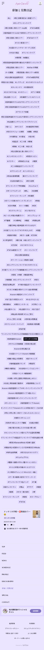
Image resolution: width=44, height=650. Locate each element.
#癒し (26, 191)
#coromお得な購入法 (22, 349)
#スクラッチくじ (15, 211)
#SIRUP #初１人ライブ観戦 (16, 423)
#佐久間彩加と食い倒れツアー (22, 151)
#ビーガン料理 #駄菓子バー (14, 216)
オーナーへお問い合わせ (22, 638)
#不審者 (7, 220)
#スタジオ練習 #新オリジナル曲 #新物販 (22, 290)
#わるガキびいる (32, 299)
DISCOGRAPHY (7, 581)
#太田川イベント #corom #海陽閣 (22, 354)
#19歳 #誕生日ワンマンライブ (29, 285)
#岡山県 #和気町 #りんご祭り (22, 314)
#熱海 (37, 201)
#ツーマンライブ (31, 250)
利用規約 (32, 623)
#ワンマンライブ (28, 53)
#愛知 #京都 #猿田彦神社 (22, 275)
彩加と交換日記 (7, 588)
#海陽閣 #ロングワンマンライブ (18, 280)
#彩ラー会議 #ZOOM (28, 235)
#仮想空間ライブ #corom (29, 403)
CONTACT (5, 602)
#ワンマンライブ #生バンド (18, 482)
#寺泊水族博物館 (13, 176)
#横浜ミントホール (21, 304)
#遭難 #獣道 (32, 132)
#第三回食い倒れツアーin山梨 (16, 28)
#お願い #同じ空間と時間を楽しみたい (22, 378)
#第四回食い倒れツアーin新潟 (28, 72)
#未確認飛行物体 (32, 127)
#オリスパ (19, 127)
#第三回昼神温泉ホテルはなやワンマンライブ (22, 107)
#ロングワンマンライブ (22, 23)
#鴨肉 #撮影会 (10, 369)
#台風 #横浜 (33, 423)
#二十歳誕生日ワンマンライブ (22, 166)
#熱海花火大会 (23, 161)
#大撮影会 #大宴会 (17, 137)
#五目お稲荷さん (16, 181)
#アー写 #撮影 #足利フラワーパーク (22, 477)
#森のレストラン (9, 487)
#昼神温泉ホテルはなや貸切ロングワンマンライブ (22, 33)
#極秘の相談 (12, 235)
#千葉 (34, 482)
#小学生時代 (7, 240)
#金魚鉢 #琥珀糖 (33, 324)
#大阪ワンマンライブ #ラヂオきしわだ (18, 230)
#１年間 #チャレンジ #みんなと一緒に (22, 472)
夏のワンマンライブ (30, 176)
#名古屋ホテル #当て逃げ (29, 309)
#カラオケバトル (26, 245)
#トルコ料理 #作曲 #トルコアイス (22, 467)
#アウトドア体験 (22, 112)
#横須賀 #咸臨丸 (22, 58)
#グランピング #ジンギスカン (22, 171)
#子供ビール (36, 304)
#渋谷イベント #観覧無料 (22, 373)
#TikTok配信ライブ (14, 250)
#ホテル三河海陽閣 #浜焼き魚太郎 (22, 344)
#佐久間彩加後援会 (22, 255)
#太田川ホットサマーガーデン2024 (22, 48)
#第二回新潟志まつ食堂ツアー (25, 18)
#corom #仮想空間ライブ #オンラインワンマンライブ (22, 388)
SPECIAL (5, 595)
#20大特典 (12, 206)
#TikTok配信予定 (32, 77)
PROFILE (5, 574)
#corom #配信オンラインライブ (22, 295)
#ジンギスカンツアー (15, 156)
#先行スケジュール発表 (15, 132)
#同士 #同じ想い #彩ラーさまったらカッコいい (22, 413)
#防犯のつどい (31, 156)
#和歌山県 (36, 220)
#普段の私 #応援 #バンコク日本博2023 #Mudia (22, 447)
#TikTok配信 (34, 28)
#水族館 (35, 191)
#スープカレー (35, 497)
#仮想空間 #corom (14, 339)
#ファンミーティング (11, 497)
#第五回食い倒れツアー (15, 68)
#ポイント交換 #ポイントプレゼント (18, 201)
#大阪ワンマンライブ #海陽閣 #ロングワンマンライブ (22, 270)
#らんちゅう (33, 186)
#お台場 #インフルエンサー (29, 369)
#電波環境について (33, 383)
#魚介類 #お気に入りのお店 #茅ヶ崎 (22, 428)
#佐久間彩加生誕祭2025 (14, 77)
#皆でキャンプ (31, 359)
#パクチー (11, 161)
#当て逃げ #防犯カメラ (14, 299)
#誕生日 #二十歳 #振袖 (22, 142)
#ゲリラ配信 (35, 92)
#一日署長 (9, 72)
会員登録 (35, 611)
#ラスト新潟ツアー (22, 43)
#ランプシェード (34, 216)
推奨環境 (12, 623)
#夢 (34, 492)
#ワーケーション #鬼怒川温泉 (22, 260)
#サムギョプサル (22, 457)
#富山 (21, 487)
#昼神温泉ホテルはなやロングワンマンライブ (22, 102)
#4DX (34, 206)
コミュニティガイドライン (32, 628)
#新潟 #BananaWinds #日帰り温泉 (22, 443)
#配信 (24, 497)
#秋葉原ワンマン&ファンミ (30, 97)
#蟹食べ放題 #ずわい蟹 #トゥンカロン (22, 462)
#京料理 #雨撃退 (31, 319)
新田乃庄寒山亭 (9, 285)
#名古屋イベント (10, 97)
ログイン (40, 3)
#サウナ (30, 487)
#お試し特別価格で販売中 (13, 383)
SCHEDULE (6, 567)
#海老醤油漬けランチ (17, 364)
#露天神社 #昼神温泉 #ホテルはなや (22, 225)
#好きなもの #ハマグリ (29, 452)
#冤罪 (35, 161)
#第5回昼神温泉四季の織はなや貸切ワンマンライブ (22, 63)
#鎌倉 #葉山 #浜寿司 (15, 359)
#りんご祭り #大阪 (14, 319)
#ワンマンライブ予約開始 (15, 186)
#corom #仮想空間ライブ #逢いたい (22, 393)
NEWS (4, 561)
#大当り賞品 (14, 53)
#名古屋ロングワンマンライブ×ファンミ (22, 122)
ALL (9, 18)
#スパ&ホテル (30, 211)
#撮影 (11, 492)
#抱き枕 (31, 137)
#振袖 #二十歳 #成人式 (22, 146)
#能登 (38, 487)
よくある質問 (32, 633)
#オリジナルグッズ (13, 191)
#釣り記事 (30, 181)
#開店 (27, 220)
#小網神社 (17, 220)
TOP (3, 547)
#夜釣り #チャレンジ (22, 418)
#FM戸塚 (22, 329)
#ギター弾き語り (23, 492)
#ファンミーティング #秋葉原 (22, 196)
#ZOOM (14, 245)
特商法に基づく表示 (12, 633)
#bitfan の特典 (32, 68)
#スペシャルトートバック (14, 324)
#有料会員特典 (11, 452)
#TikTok (22, 502)
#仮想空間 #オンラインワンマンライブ (22, 398)
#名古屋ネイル (9, 309)
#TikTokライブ (32, 38)
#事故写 (32, 364)
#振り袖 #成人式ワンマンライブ (28, 240)
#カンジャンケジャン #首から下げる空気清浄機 (22, 433)
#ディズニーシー (11, 403)
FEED (4, 554)
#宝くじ (9, 127)
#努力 (36, 280)
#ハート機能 (24, 206)
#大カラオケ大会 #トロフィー (16, 92)
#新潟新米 (7, 304)
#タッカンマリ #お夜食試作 (22, 87)
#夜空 (38, 230)
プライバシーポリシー (12, 628)
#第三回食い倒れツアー (15, 38)
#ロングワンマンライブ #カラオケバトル (22, 265)
